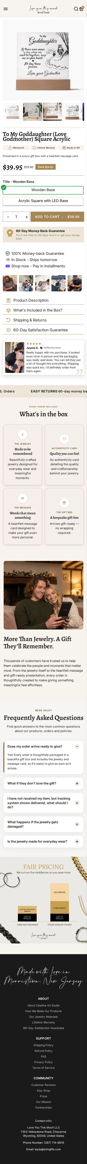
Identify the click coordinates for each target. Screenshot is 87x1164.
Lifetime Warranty (43, 1022)
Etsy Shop (43, 1090)
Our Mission (43, 1101)
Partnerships (43, 1107)
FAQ (43, 1056)
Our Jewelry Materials (43, 1016)
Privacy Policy (43, 1062)
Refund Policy (44, 1050)
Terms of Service (43, 1067)
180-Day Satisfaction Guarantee (43, 1028)
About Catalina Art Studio (44, 1005)
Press (43, 1096)
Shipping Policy (43, 1045)
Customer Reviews (43, 1085)
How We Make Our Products (43, 1011)
